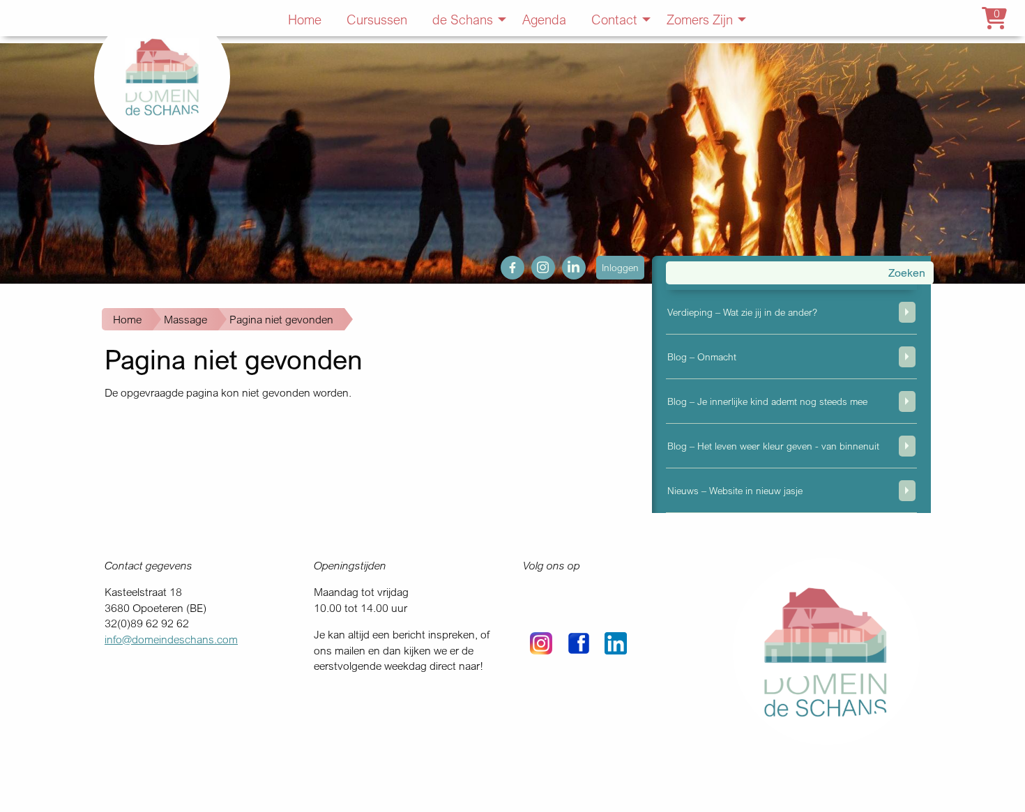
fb (505, 263)
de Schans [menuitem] (462, 19)
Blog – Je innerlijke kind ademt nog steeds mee (767, 401)
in (566, 263)
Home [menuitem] (304, 19)
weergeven (907, 312)
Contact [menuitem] (614, 19)
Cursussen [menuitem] (377, 19)
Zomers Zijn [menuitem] (700, 19)
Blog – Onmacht (701, 356)
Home (127, 319)
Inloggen (620, 267)
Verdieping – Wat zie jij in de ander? (742, 312)
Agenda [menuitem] (544, 19)
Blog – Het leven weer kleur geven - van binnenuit (773, 446)
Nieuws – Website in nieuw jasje (735, 490)
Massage (185, 319)
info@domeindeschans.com (171, 639)
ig (535, 263)
